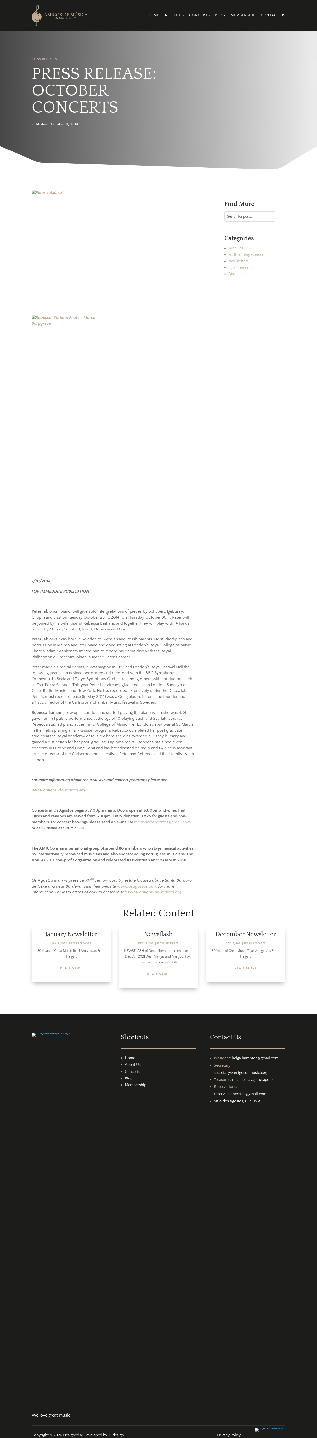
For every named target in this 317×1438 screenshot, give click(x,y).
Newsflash (158, 934)
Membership (243, 15)
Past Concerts (240, 267)
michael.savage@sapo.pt (253, 1080)
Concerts (199, 15)
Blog (220, 15)
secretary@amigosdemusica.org (241, 1072)
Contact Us (273, 15)
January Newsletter (71, 934)
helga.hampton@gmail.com (255, 1058)
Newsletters (238, 261)
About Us (174, 15)
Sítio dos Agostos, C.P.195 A (237, 1101)
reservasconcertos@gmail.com (162, 822)
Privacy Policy (229, 1435)
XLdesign (116, 1435)
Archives (235, 248)
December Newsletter (245, 934)
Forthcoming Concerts (247, 254)
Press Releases (44, 59)
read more (71, 968)
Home (153, 15)
